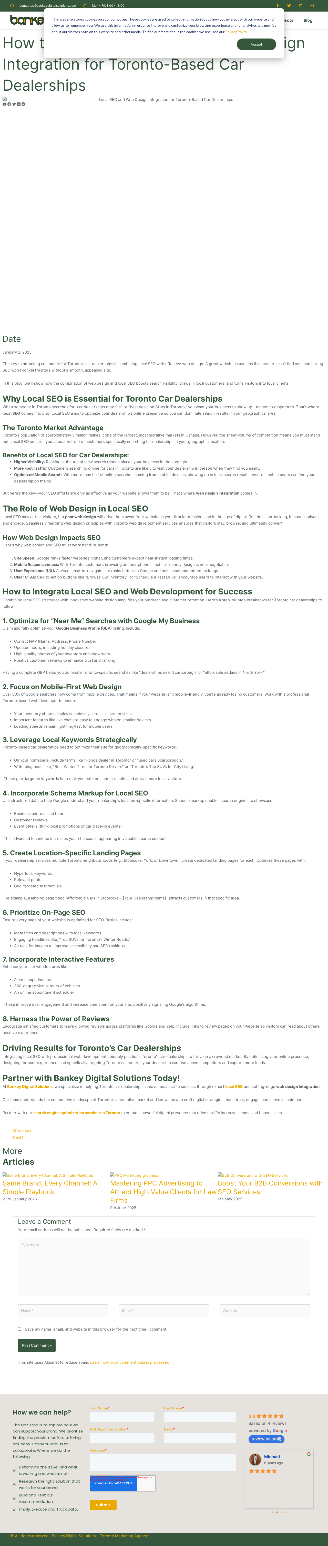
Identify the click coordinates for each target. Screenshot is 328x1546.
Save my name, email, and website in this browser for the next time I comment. (96, 1329)
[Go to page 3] (285, 1512)
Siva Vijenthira (278, 1456)
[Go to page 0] (273, 1512)
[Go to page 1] (277, 1512)
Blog (308, 20)
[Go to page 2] (281, 1512)
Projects (284, 20)
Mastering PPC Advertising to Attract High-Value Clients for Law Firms (163, 1191)
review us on (264, 1438)
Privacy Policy (236, 32)
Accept (256, 44)
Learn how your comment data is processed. (130, 1362)
